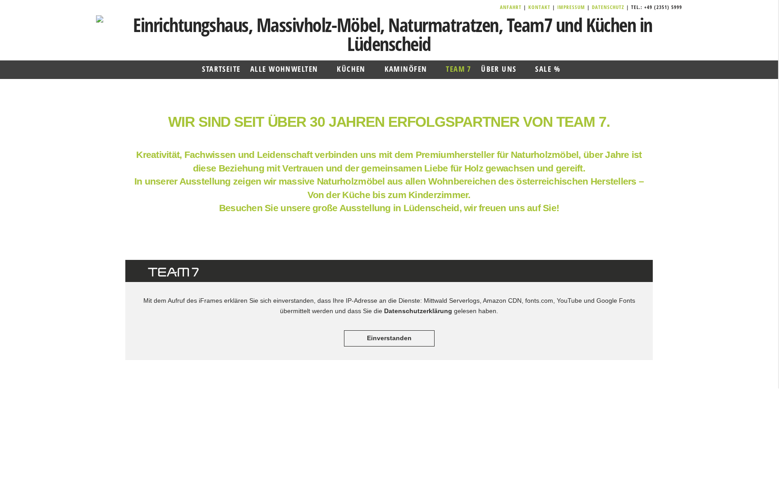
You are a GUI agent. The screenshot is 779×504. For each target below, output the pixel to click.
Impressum (572, 7)
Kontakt (540, 7)
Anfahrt (511, 7)
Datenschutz (608, 7)
